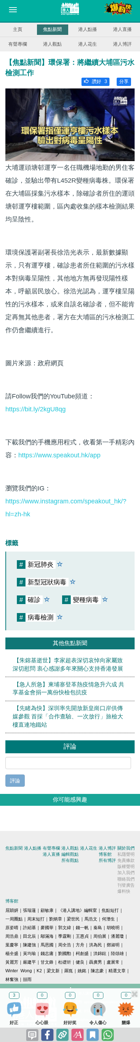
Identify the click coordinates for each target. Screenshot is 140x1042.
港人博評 (122, 44)
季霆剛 (64, 936)
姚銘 (82, 970)
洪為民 (95, 944)
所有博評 (107, 860)
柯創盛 (82, 953)
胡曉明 (113, 927)
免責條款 (126, 860)
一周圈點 (14, 919)
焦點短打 (110, 910)
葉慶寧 (11, 944)
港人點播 (87, 29)
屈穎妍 (11, 910)
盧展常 (113, 962)
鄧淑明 (113, 944)
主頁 (17, 29)
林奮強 (11, 979)
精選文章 (117, 970)
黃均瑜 (29, 953)
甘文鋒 (47, 962)
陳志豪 (97, 970)
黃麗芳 (11, 962)
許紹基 (29, 927)
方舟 (80, 944)
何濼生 (108, 919)
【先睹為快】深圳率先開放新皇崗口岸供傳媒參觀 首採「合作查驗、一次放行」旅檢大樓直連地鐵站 (68, 716)
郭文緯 (64, 927)
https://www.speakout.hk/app (59, 455)
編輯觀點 (70, 854)
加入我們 (126, 872)
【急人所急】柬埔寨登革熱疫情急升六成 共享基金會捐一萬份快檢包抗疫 (68, 688)
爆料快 (123, 891)
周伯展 (99, 936)
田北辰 (29, 936)
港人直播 (122, 29)
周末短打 (36, 919)
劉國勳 (64, 953)
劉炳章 (55, 919)
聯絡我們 (126, 879)
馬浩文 (90, 919)
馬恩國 (47, 944)
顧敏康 (47, 910)
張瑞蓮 (29, 910)
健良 (80, 962)
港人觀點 (52, 44)
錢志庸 (47, 953)
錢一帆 (82, 927)
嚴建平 (29, 962)
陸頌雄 (117, 953)
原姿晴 (11, 927)
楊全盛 (11, 953)
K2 (39, 970)
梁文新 (53, 970)
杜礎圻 (64, 962)
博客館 (105, 854)
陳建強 (29, 944)
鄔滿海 (47, 936)
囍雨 (27, 979)
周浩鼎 (11, 936)
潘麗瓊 (117, 936)
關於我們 (126, 848)
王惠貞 (82, 936)
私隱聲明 (126, 854)
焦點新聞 (52, 29)
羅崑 (68, 970)
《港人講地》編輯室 (77, 910)
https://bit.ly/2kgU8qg (35, 409)
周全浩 (64, 944)
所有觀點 (70, 860)
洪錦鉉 (99, 953)
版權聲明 (126, 866)
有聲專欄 (17, 44)
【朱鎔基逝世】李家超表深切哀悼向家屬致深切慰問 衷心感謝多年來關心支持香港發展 (68, 664)
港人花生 (87, 44)
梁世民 (73, 919)
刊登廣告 (126, 885)
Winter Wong (18, 970)
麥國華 (47, 927)
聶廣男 (95, 962)
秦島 (97, 927)
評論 (15, 780)
